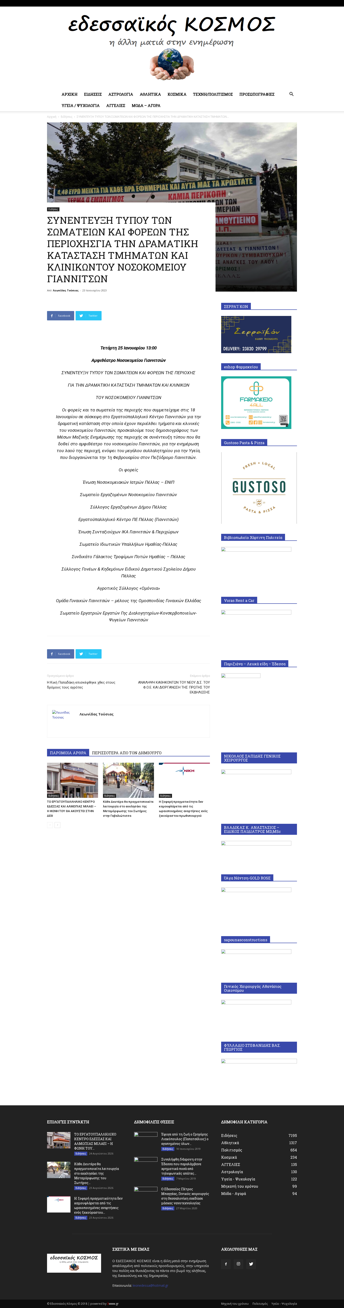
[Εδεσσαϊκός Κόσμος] (172, 48)
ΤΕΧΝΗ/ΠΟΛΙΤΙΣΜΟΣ (213, 94)
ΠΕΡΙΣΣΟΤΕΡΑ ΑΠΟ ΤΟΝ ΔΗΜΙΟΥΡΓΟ (126, 752)
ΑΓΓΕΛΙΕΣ (115, 105)
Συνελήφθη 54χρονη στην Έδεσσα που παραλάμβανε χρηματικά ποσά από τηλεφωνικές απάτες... (181, 1166)
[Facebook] (278, 3)
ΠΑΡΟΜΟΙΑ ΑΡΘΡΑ (68, 752)
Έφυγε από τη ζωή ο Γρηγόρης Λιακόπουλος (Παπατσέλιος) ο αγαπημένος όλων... (185, 1139)
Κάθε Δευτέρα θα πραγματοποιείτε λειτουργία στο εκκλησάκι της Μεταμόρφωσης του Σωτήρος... (96, 1173)
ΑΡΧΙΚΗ (69, 94)
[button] (291, 94)
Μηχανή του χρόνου (235, 1304)
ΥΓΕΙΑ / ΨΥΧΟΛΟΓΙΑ (81, 105)
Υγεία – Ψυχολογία (284, 1304)
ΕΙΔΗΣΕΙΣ (93, 94)
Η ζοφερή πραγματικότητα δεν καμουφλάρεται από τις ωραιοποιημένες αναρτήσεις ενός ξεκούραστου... (98, 1205)
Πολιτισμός (260, 1304)
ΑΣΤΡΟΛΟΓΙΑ (120, 94)
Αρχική (51, 117)
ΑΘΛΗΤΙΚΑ (150, 94)
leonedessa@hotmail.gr (150, 1285)
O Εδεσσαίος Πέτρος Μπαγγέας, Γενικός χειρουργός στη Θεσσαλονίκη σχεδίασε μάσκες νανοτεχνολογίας (185, 1196)
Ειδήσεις (66, 117)
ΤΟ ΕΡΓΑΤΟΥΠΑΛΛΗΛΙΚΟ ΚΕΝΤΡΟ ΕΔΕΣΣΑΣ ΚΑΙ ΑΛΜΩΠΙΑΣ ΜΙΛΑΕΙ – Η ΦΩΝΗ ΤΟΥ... (95, 1141)
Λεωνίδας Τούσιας (66, 290)
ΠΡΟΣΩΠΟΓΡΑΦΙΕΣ (256, 94)
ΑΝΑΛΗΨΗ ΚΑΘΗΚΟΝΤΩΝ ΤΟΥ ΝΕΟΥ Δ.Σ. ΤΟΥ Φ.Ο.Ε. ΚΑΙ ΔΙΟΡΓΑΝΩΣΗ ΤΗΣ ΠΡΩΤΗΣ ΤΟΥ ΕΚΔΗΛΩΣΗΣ (174, 687)
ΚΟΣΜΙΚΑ (177, 94)
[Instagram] (285, 3)
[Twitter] (293, 3)
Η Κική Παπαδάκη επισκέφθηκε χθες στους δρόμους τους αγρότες (81, 684)
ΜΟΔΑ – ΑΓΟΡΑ (146, 105)
